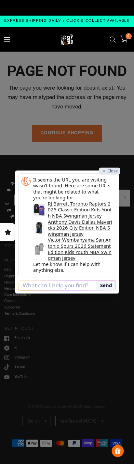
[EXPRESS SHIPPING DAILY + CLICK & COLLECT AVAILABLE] (67, 21)
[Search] (112, 39)
